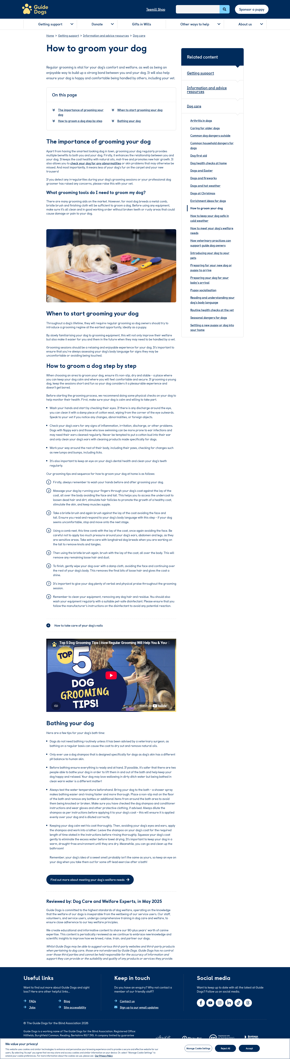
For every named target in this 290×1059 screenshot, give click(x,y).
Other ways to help (194, 24)
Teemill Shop (155, 9)
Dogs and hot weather (205, 185)
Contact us (127, 1001)
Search (225, 9)
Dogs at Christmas (202, 193)
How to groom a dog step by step (80, 120)
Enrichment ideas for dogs (208, 200)
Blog (67, 1001)
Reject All (225, 1048)
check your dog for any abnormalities (95, 163)
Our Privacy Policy (104, 1055)
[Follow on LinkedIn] (229, 1003)
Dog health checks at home (208, 163)
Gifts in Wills (141, 24)
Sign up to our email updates (139, 1007)
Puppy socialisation (203, 290)
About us (245, 24)
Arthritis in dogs (201, 120)
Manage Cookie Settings (198, 1048)
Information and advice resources (207, 89)
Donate (97, 24)
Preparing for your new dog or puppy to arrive (211, 267)
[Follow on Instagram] (220, 1003)
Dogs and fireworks (203, 178)
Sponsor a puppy (251, 9)
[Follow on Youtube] (210, 1003)
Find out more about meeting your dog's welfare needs (88, 879)
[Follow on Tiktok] (238, 1003)
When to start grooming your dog (139, 110)
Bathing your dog (129, 120)
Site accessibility (75, 1007)
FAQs (32, 1001)
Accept (249, 1048)
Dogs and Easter (201, 170)
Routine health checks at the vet (212, 310)
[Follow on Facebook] (201, 1003)
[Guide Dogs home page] (35, 9)
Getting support (50, 24)
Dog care (194, 106)
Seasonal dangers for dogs (208, 317)
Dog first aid (198, 155)
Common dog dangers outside (210, 135)
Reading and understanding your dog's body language (212, 300)
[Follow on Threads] (248, 1003)
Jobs (32, 1007)
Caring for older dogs (205, 128)
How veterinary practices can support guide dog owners (210, 243)
